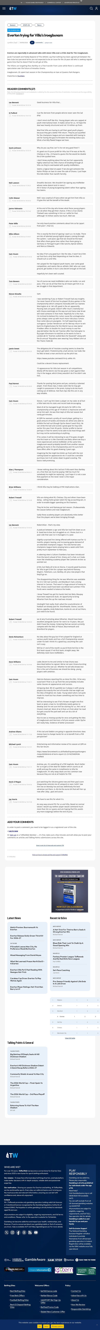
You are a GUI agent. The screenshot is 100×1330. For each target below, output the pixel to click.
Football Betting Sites (19, 1300)
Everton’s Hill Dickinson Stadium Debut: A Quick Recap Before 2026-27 (27, 1066)
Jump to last (48, 42)
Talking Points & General (20, 1042)
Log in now (13, 831)
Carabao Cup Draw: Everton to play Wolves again (25, 979)
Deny (46, 1326)
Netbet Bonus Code (49, 1295)
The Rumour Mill (14, 30)
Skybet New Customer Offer (53, 1311)
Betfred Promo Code (50, 1307)
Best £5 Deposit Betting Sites (20, 1305)
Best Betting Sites (17, 1291)
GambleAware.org (80, 1193)
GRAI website (80, 1246)
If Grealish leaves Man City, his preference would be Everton (23, 948)
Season (12, 25)
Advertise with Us (78, 1295)
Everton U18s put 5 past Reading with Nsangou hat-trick (26, 971)
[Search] (91, 8)
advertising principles (71, 2)
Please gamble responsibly (35, 2)
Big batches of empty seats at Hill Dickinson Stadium (24, 1055)
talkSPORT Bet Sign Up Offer (51, 1301)
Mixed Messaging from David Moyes (25, 955)
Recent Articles (58, 918)
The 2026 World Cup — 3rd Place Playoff (27, 1094)
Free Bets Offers (17, 1295)
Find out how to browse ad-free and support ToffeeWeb (50, 855)
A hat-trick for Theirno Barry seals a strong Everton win (69, 931)
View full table (70, 1038)
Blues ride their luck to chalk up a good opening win (68, 944)
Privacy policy (57, 1326)
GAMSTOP (76, 1206)
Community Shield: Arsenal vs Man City (27, 1074)
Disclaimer (19, 93)
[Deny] (97, 1325)
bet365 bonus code (49, 1291)
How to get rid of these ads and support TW (50, 845)
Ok (40, 1326)
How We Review (78, 1304)
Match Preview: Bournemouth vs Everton (24, 928)
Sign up (13, 835)
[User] (96, 8)
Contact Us (76, 1291)
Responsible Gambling (81, 1309)
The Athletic (21, 76)
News (39, 25)
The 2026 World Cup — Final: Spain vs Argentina (26, 1084)
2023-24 (26, 25)
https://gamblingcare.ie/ (41, 1227)
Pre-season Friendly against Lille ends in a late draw (69, 982)
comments (39, 42)
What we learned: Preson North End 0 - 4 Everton (27, 962)
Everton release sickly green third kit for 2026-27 (26, 937)
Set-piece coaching (61, 970)
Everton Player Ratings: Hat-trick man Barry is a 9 (26, 988)
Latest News (14, 918)
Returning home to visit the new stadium (24, 1106)
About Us (75, 1300)
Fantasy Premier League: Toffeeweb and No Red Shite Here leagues (68, 958)
